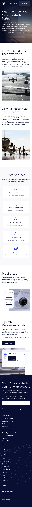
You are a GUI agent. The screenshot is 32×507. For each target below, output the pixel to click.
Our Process (5, 449)
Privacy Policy (5, 463)
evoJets (8, 499)
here (24, 398)
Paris (3, 488)
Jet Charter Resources (8, 435)
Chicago (4, 480)
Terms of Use (5, 461)
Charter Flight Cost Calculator (10, 433)
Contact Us (5, 454)
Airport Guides (6, 438)
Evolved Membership (7, 421)
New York (4, 472)
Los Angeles (5, 477)
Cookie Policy (5, 466)
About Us (4, 447)
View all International (7, 494)
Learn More (8, 343)
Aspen (3, 475)
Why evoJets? (5, 452)
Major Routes (5, 440)
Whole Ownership (6, 423)
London (4, 485)
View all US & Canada (7, 491)
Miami (3, 483)
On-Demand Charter (7, 418)
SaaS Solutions (6, 426)
